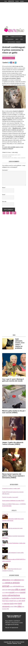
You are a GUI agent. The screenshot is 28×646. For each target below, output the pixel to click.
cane (3, 589)
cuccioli (22, 592)
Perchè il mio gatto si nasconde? (10, 497)
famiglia (13, 598)
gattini (17, 600)
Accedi (19, 643)
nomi (20, 603)
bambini (18, 586)
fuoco (3, 601)
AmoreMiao (14, 30)
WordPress (15, 643)
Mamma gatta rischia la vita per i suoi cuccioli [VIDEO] (14, 412)
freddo (23, 598)
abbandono (6, 579)
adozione (17, 579)
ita (2, 603)
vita (8, 609)
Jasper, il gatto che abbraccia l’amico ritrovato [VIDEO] (12, 443)
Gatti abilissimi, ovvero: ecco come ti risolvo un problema (19, 343)
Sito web (4, 201)
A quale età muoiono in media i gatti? (11, 488)
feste (17, 598)
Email (4, 194)
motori (16, 603)
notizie (9, 156)
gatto (20, 601)
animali (15, 157)
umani (12, 606)
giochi (23, 601)
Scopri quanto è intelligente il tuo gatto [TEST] (13, 500)
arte (14, 586)
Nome (4, 187)
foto (20, 598)
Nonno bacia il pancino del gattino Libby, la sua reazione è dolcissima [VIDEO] (13, 476)
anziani (11, 586)
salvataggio (6, 606)
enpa (10, 598)
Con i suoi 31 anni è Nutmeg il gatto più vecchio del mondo (13, 380)
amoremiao (11, 154)
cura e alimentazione (11, 595)
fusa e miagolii (10, 601)
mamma (6, 603)
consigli (11, 592)
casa (19, 157)
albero (22, 580)
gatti (16, 154)
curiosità (23, 157)
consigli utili (17, 592)
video (15, 606)
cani (6, 589)
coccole (3, 592)
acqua (12, 580)
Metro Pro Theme (15, 642)
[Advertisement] (14, 16)
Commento (5, 170)
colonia (7, 592)
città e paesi (20, 589)
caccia (22, 586)
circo (13, 589)
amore (3, 583)
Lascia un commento (8, 58)
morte (12, 603)
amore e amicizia (12, 582)
